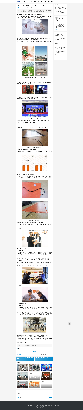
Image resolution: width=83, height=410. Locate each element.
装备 (49, 1)
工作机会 (31, 381)
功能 (38, 1)
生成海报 (43, 354)
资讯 (24, 1)
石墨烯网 (18, 7)
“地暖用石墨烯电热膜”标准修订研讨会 (60, 19)
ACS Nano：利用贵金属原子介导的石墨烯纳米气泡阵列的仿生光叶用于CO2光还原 (60, 55)
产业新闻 (28, 7)
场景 (42, 1)
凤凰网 (21, 345)
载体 (35, 1)
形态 (31, 1)
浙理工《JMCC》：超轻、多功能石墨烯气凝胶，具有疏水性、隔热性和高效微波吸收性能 (60, 58)
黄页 (56, 1)
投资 (59, 1)
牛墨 (18, 348)
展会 (52, 1)
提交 (50, 397)
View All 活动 (56, 29)
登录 (18, 397)
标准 (46, 1)
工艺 (27, 1)
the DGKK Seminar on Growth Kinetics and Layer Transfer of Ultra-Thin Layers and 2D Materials (60, 26)
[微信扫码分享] (45, 354)
